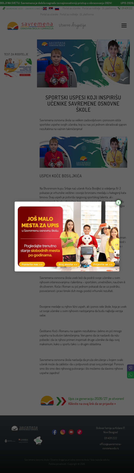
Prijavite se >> (102, 264)
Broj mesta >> (68, 264)
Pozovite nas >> (32, 264)
